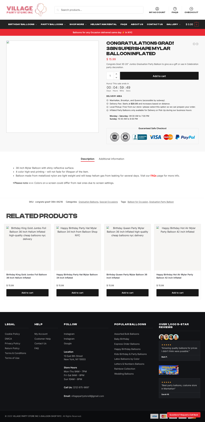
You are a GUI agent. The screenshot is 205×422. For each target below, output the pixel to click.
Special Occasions (109, 201)
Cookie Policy (12, 333)
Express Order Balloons (127, 343)
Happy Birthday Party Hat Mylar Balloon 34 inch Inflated (77, 276)
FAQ (36, 348)
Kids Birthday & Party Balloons (130, 354)
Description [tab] (87, 158)
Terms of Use (12, 358)
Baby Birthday (121, 338)
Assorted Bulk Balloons (126, 333)
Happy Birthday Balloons (127, 349)
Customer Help (42, 338)
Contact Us (40, 343)
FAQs (175, 12)
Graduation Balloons (88, 201)
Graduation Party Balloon (161, 201)
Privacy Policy (12, 343)
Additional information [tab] (111, 158)
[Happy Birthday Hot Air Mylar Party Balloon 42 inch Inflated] (177, 247)
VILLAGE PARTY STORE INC (26, 416)
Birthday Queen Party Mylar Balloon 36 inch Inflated (127, 276)
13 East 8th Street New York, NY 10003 (75, 358)
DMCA (8, 338)
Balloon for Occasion (138, 201)
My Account (157, 12)
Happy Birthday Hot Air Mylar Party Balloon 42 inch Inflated (174, 276)
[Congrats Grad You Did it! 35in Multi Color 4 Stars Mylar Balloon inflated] (197, 43)
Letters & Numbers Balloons (129, 363)
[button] (192, 24)
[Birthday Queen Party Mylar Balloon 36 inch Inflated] (127, 247)
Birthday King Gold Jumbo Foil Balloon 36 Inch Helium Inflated (26, 276)
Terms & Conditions (15, 353)
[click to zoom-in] (52, 87)
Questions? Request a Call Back (183, 415)
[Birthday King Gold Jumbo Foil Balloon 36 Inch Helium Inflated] (27, 247)
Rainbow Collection (124, 368)
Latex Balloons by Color (127, 358)
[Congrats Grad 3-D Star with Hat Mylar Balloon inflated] (194, 43)
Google (68, 343)
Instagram (69, 333)
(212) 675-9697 (81, 387)
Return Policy (12, 348)
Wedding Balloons (124, 373)
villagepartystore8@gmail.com (87, 396)
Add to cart (159, 76)
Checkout (191, 12)
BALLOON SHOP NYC (51, 416)
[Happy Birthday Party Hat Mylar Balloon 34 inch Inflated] (77, 247)
